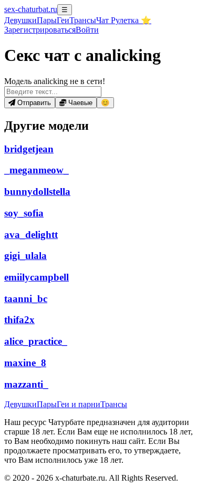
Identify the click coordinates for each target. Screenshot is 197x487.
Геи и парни (78, 404)
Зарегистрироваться (40, 29)
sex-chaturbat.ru (30, 9)
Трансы (82, 20)
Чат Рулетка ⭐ (123, 20)
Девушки (20, 20)
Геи (63, 20)
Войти (87, 29)
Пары (47, 20)
